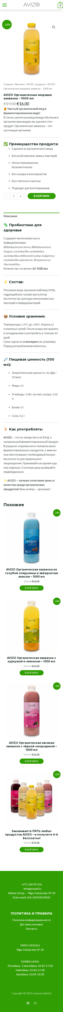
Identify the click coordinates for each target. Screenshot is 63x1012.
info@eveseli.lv (32, 888)
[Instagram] (35, 1003)
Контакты (31, 928)
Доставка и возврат (31, 924)
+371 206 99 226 (31, 884)
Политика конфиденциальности (31, 920)
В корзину (42, 196)
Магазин (19, 84)
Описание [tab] (10, 216)
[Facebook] (28, 1003)
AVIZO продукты (36, 84)
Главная (8, 84)
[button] (54, 27)
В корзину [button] (31, 587)
